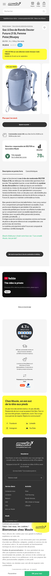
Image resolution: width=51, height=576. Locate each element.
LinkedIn (32, 421)
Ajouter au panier (24, 123)
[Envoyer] (41, 476)
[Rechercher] (44, 11)
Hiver (26, 489)
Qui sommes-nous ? (11, 519)
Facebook (13, 421)
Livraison (8, 493)
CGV (6, 500)
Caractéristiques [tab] (31, 169)
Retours (7, 496)
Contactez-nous (10, 489)
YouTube (32, 426)
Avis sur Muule (10, 507)
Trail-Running (29, 493)
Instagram (13, 426)
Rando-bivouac (6, 26)
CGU (6, 504)
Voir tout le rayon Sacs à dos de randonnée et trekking (24, 252)
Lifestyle (27, 504)
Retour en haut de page (24, 305)
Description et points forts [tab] (12, 169)
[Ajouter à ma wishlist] (44, 27)
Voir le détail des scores (19, 155)
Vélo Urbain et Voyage (32, 500)
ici (15, 236)
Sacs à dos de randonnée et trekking (22, 26)
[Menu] (4, 4)
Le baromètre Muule (11, 522)
